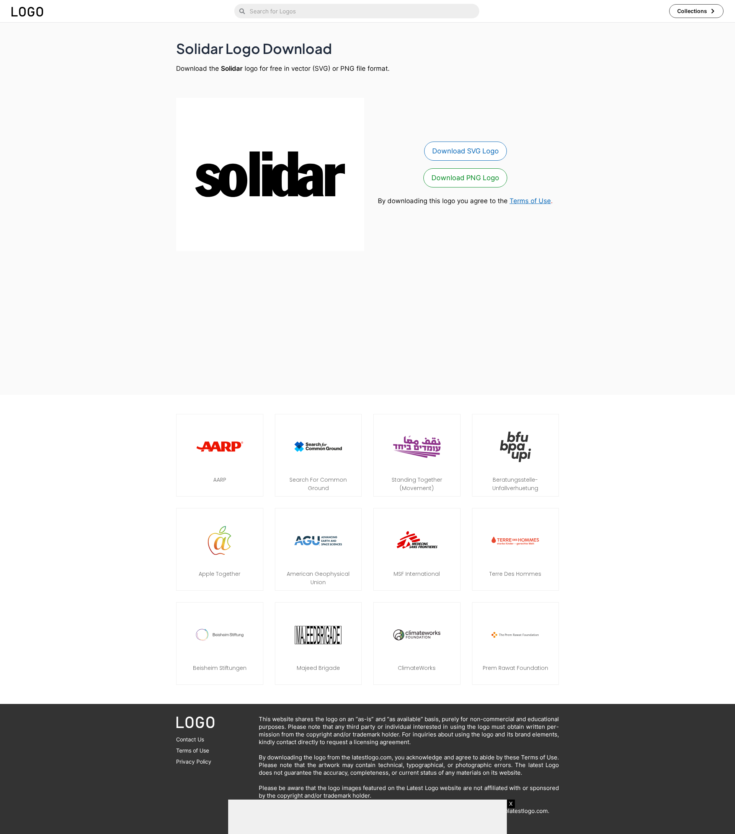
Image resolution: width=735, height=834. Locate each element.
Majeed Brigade (318, 668)
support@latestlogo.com (514, 810)
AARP (219, 480)
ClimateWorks (417, 668)
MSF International (417, 574)
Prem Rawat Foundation (515, 668)
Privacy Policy (193, 761)
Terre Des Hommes (515, 574)
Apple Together (219, 574)
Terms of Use (530, 201)
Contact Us (190, 739)
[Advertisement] (367, 319)
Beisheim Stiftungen (220, 668)
